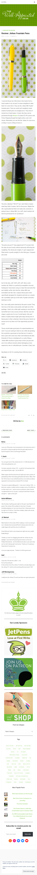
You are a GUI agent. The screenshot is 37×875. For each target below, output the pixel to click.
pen (14, 770)
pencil (19, 770)
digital (13, 751)
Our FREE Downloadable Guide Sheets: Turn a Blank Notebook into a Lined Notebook (22, 816)
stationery (22, 779)
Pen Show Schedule (22, 804)
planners (11, 776)
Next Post (31, 430)
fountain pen (6, 415)
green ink (24, 757)
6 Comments (13, 36)
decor (14, 748)
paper (9, 770)
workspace (28, 782)
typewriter (8, 782)
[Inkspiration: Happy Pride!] (8, 404)
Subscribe (28, 834)
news (15, 767)
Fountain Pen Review (9, 30)
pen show (9, 773)
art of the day (10, 745)
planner (27, 773)
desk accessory (26, 748)
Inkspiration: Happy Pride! (8, 409)
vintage (21, 782)
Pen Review (26, 770)
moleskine (9, 767)
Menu (4, 2)
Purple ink (9, 779)
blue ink (8, 748)
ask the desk (27, 745)
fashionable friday (14, 754)
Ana (22, 421)
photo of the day (18, 773)
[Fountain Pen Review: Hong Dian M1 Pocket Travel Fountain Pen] (25, 389)
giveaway (17, 757)
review (13, 415)
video (15, 782)
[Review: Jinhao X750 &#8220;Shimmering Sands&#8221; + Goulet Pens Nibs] (8, 389)
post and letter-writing (22, 776)
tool (29, 779)
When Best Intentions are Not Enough (22, 793)
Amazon (15, 115)
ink (30, 757)
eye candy (23, 751)
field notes (24, 754)
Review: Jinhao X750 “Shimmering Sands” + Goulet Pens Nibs (7, 396)
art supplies (19, 745)
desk (19, 748)
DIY (17, 751)
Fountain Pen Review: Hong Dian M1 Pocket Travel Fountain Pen (23, 396)
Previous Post (7, 430)
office (28, 767)
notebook (21, 767)
